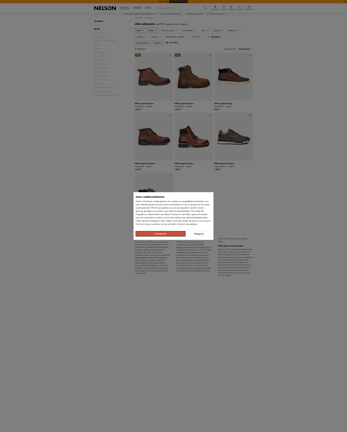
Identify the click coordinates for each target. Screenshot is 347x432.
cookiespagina (204, 220)
